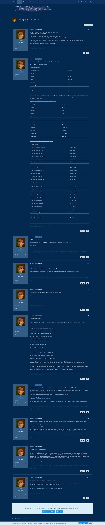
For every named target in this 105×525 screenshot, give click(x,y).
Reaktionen (17, 45)
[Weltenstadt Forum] (52, 9)
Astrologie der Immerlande (35, 426)
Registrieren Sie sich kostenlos (54, 508)
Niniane (20, 21)
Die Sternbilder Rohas (34, 397)
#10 (88, 477)
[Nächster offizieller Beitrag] (84, 53)
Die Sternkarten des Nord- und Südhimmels (39, 398)
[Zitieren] (87, 53)
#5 (88, 289)
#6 (88, 315)
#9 (88, 446)
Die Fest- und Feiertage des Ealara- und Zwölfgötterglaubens (42, 268)
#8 (88, 418)
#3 (88, 237)
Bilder (16, 48)
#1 (88, 29)
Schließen (90, 523)
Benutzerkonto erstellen (48, 511)
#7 (88, 385)
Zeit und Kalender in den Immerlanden (38, 64)
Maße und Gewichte (34, 245)
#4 (88, 263)
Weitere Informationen (83, 523)
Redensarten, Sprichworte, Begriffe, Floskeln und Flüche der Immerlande (45, 488)
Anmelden (59, 511)
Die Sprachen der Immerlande (37, 461)
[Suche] (91, 2)
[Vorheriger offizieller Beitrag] (81, 231)
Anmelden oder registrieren (82, 1)
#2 (88, 59)
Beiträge (16, 46)
